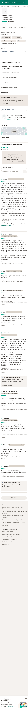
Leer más (10, 706)
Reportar (3, 222)
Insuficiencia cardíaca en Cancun (11, 534)
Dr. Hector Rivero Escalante (15, 115)
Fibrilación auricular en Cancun (10, 542)
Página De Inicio (5, 6)
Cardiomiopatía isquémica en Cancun (12, 539)
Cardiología (5, 17)
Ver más (14, 498)
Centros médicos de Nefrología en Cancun (13, 520)
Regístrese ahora (6, 225)
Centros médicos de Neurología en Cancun (13, 522)
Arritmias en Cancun (7, 531)
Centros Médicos (15, 6)
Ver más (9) (5, 525)
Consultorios (22, 27)
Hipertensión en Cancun (8, 537)
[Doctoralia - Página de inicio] (2, 2)
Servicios (4, 27)
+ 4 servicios (5, 82)
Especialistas (12, 27)
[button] (10, 17)
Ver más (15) (5, 544)
